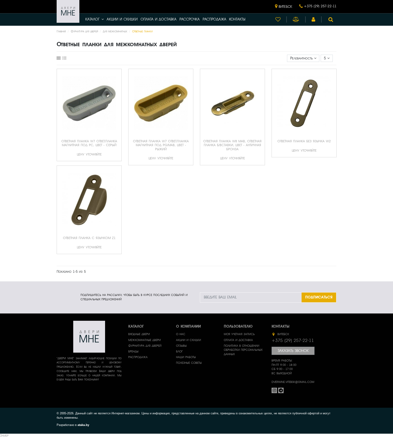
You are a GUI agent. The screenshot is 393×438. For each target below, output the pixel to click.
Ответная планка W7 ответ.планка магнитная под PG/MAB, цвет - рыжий (161, 145)
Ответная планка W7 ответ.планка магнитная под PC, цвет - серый (89, 143)
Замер (4, 436)
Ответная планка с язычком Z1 (89, 238)
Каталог (92, 19)
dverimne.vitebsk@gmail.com (293, 382)
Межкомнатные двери (144, 340)
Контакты (237, 19)
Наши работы (186, 357)
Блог (179, 351)
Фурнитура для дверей (144, 345)
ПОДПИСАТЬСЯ (319, 297)
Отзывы (181, 345)
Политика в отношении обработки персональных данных (243, 350)
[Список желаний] (278, 19)
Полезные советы (189, 362)
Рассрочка (189, 19)
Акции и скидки (122, 19)
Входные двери (139, 334)
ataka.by (83, 425)
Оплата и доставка (158, 19)
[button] (283, 6)
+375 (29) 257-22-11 (320, 6)
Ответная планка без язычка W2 (304, 141)
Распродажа (214, 19)
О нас (180, 334)
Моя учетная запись (239, 334)
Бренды (133, 351)
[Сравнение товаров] (296, 19)
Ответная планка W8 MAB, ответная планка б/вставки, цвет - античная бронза (232, 145)
